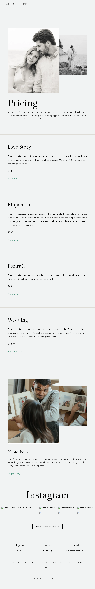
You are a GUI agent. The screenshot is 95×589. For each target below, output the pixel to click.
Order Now (14, 474)
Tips (26, 562)
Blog (47, 567)
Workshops (58, 562)
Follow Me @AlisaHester (47, 527)
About (34, 562)
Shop (69, 562)
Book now (13, 178)
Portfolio (16, 562)
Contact (79, 562)
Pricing (45, 562)
